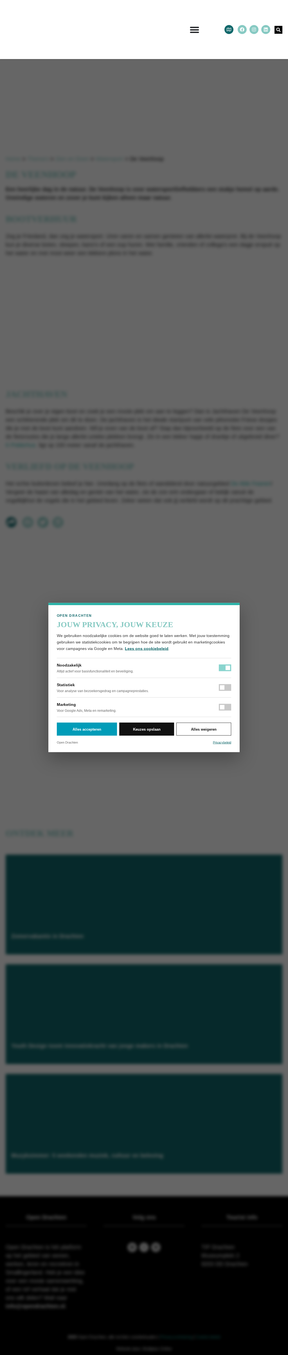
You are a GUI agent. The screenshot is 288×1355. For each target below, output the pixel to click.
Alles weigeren (204, 729)
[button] (278, 30)
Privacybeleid (222, 742)
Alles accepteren (87, 729)
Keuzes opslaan (147, 729)
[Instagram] (253, 29)
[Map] (228, 29)
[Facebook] (242, 29)
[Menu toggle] (194, 30)
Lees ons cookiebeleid (146, 648)
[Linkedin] (265, 29)
